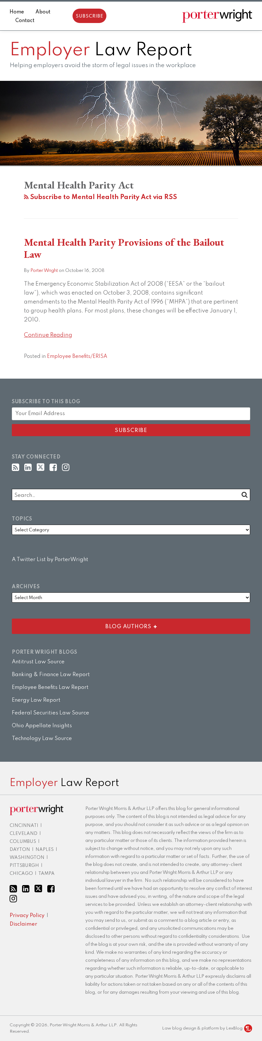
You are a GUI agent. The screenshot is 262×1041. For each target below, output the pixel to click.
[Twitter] (40, 467)
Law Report (101, 50)
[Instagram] (65, 467)
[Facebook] (53, 467)
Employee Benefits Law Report (50, 687)
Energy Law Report (36, 700)
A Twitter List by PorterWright (50, 559)
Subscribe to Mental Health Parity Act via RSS (102, 197)
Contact (25, 20)
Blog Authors (83, 625)
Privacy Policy (27, 915)
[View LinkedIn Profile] (28, 467)
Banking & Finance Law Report (51, 674)
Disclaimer (23, 924)
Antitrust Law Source (38, 662)
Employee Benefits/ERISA (77, 356)
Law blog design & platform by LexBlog (202, 1028)
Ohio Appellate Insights (42, 726)
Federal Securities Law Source (50, 713)
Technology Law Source (42, 738)
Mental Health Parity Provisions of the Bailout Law (124, 248)
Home (17, 12)
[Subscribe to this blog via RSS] (15, 467)
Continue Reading (48, 334)
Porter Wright (44, 270)
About (42, 12)
